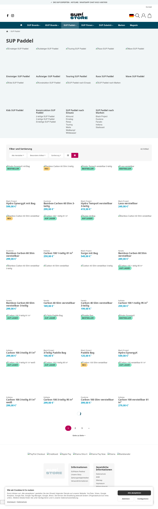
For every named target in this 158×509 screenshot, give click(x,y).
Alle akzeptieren (134, 493)
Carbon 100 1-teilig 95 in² (133, 302)
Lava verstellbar (128, 202)
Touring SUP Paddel (76, 76)
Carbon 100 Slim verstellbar (97, 398)
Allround (69, 116)
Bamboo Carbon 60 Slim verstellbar (20, 253)
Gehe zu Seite (78, 435)
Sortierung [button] (55, 155)
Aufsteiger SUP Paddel (48, 76)
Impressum (11, 502)
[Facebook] (7, 15)
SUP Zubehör (105, 25)
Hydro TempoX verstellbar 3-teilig (96, 204)
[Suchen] (137, 15)
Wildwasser (71, 132)
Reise (68, 121)
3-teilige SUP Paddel (45, 119)
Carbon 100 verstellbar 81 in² (133, 400)
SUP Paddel (69, 25)
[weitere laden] (79, 413)
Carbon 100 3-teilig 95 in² (58, 398)
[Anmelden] (143, 15)
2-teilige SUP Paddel (45, 116)
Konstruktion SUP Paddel (45, 111)
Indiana (99, 124)
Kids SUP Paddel (14, 110)
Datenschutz (22, 502)
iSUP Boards (51, 25)
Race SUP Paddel (105, 76)
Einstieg (69, 119)
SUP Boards (33, 25)
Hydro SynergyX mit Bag (20, 202)
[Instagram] (12, 15)
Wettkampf (70, 130)
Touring (69, 124)
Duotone (99, 119)
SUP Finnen (87, 25)
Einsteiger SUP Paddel (18, 76)
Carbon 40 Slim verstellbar (59, 302)
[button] (79, 155)
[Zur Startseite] (79, 15)
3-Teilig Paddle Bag (55, 351)
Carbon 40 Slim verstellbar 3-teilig (96, 303)
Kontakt (149, 7)
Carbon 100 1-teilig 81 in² (58, 252)
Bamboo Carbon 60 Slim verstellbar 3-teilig (20, 303)
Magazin (134, 25)
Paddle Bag (87, 351)
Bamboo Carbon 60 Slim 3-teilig (59, 204)
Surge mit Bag (89, 252)
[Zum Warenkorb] (149, 15)
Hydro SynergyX (127, 351)
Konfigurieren (143, 499)
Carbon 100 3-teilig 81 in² (21, 351)
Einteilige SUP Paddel (46, 121)
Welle (68, 127)
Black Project (101, 116)
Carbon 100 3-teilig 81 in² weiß (21, 400)
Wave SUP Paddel (135, 76)
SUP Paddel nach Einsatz (75, 111)
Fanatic (99, 121)
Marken (121, 25)
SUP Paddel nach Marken (105, 111)
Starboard (100, 127)
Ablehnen (126, 499)
